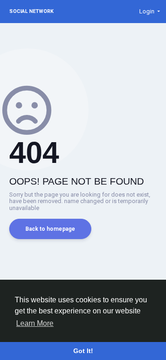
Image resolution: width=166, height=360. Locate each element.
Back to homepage (50, 229)
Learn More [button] (34, 323)
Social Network (31, 11)
